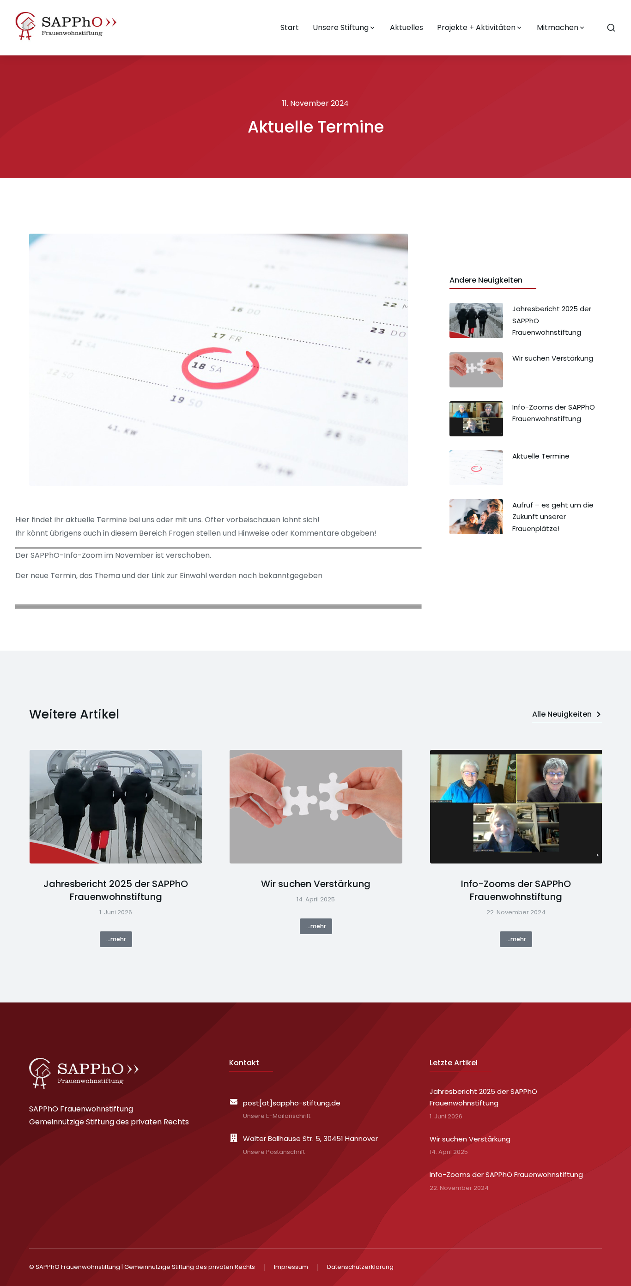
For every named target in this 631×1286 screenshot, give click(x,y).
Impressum (291, 1266)
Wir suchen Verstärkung (315, 883)
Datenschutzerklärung (360, 1266)
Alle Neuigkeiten (562, 714)
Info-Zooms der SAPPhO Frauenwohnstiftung (516, 890)
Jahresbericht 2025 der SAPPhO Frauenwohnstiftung (115, 890)
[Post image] (116, 806)
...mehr (116, 939)
